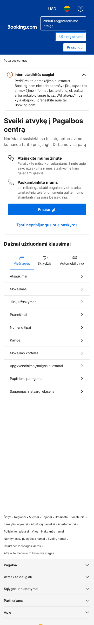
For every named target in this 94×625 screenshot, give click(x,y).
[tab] (22, 260)
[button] (47, 74)
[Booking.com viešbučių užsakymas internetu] (22, 27)
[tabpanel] (47, 334)
